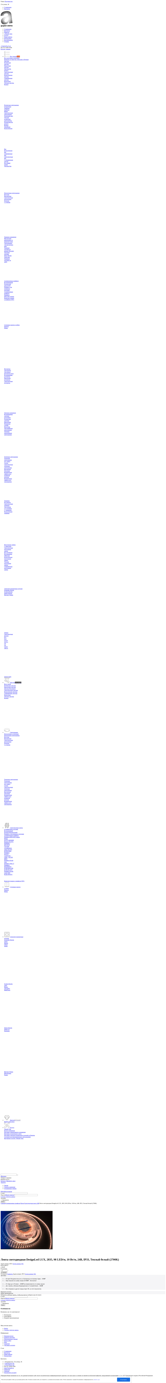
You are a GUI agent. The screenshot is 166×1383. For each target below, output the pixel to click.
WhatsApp (7, 1369)
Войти (2, 1191)
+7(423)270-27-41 (9, 1363)
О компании (7, 7)
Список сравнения (9, 1187)
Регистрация (8, 1191)
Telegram (6, 1371)
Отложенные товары (10, 1188)
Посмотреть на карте (10, 1372)
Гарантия (7, 1343)
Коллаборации (8, 40)
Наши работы (8, 37)
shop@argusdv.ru (9, 1368)
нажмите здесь (97, 1379)
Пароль (3, 1195)
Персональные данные (11, 1339)
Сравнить (10, 1274)
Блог (5, 1342)
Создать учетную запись (8, 1196)
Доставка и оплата (9, 1345)
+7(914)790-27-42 (9, 1365)
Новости (6, 32)
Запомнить (5, 1200)
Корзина (3, 1181)
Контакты (7, 9)
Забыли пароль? (9, 1195)
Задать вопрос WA (18, 1264)
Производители (8, 1336)
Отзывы (6, 41)
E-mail (2, 1193)
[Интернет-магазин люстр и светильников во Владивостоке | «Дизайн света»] (6, 26)
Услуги (6, 35)
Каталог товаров (5, 49)
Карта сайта (7, 1340)
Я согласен (123, 1379)
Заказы (6, 1185)
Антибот (3, 1198)
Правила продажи (9, 1337)
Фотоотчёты (7, 38)
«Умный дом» (8, 34)
